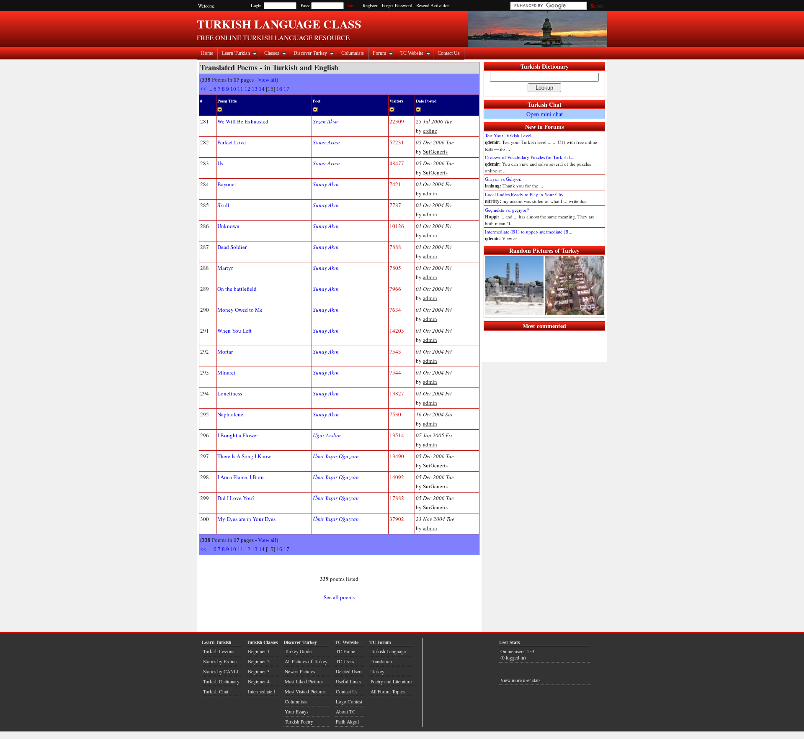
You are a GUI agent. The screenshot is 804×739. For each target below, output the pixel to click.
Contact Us (449, 53)
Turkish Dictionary (545, 66)
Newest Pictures (300, 671)
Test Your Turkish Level (508, 135)
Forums (554, 126)
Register (370, 5)
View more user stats (520, 680)
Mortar (225, 351)
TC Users (345, 661)
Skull (223, 205)
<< (203, 89)
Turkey (377, 671)
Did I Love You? (236, 498)
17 (286, 89)
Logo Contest (349, 701)
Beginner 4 (259, 681)
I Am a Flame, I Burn (240, 477)
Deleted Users (349, 671)
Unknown (228, 226)
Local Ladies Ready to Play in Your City (524, 194)
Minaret (226, 372)
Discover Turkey (310, 53)
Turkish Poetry (299, 721)
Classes (271, 53)
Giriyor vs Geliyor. (503, 179)
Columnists (352, 53)
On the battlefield (237, 289)
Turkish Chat (545, 104)
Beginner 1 (259, 651)
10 (233, 89)
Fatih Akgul (347, 721)
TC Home (345, 651)
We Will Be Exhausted (242, 121)
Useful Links (348, 681)
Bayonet (226, 184)
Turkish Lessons (218, 651)
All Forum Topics (388, 691)
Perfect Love (231, 142)
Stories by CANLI (220, 671)
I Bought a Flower (237, 435)
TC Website (411, 53)
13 (255, 89)
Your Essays (296, 711)
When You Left (234, 330)
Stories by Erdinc (220, 661)
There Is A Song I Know (244, 456)
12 (247, 89)
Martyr (225, 268)
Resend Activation (432, 5)
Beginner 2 (259, 661)
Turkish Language (388, 651)
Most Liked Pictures (304, 681)
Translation (381, 661)
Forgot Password (397, 5)
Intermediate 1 (262, 691)
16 (279, 89)
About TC (346, 711)
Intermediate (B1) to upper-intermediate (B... (528, 231)
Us (220, 163)
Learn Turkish (236, 53)
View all (267, 80)
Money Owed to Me (240, 309)
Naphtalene (230, 414)
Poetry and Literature (391, 681)
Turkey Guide (298, 651)
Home (207, 53)
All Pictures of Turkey (306, 661)
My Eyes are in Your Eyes (246, 519)
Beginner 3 (259, 671)
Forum (379, 53)
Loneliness (229, 393)
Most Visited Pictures (305, 691)
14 (262, 89)
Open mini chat (544, 114)
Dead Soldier (232, 247)
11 (240, 89)
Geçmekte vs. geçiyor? (507, 210)
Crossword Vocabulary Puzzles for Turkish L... (530, 157)
